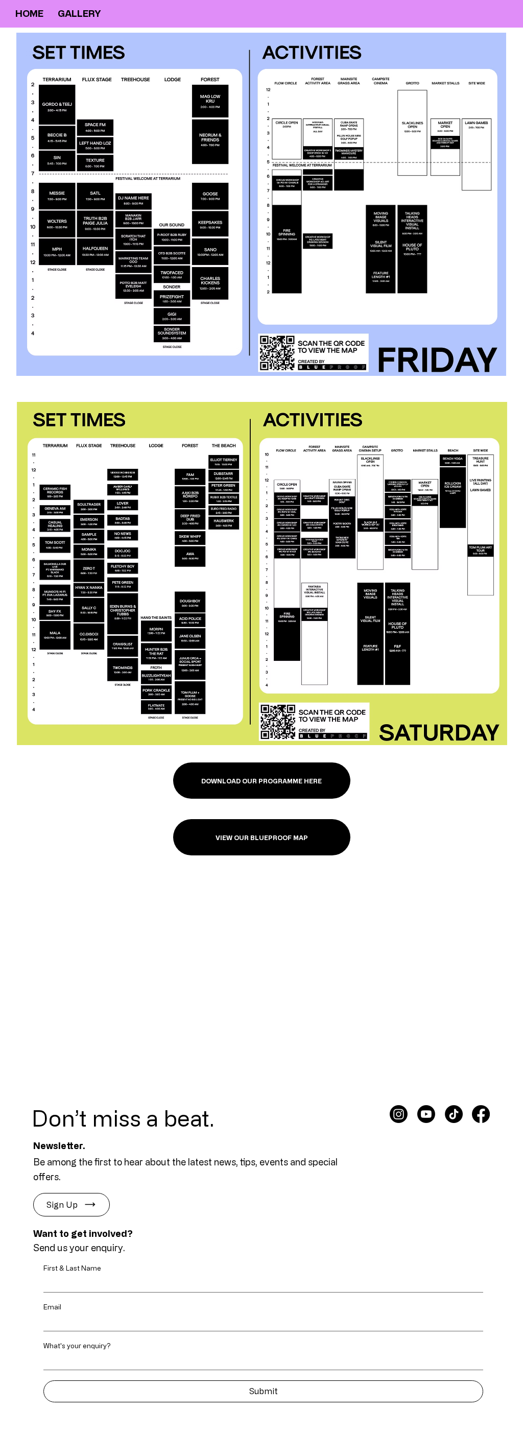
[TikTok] (454, 1114)
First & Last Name (72, 1268)
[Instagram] (399, 1114)
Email (52, 1306)
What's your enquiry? (77, 1345)
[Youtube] (426, 1114)
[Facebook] (481, 1114)
